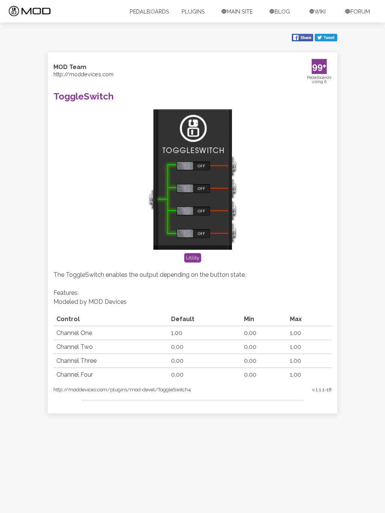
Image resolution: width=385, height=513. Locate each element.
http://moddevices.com (83, 74)
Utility (192, 258)
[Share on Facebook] (302, 38)
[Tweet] (326, 38)
